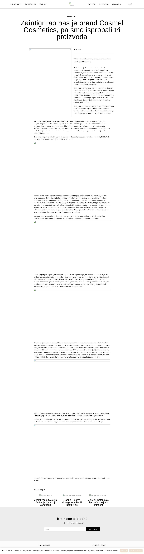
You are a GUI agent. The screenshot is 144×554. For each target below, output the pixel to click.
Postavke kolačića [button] (112, 551)
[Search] (137, 4)
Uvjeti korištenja (44, 545)
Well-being (103, 4)
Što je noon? (15, 4)
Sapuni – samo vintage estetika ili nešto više (72, 502)
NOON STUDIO (30, 4)
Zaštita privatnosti (99, 545)
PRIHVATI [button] (124, 551)
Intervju (91, 4)
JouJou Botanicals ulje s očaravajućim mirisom (98, 502)
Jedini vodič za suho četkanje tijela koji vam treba (45, 502)
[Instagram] (55, 4)
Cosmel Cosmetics (99, 88)
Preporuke (116, 4)
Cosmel (88, 106)
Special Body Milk (54, 207)
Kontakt (43, 4)
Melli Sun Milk (103, 343)
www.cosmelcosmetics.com (73, 478)
